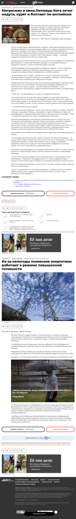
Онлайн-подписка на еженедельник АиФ (27, 482)
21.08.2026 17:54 (6, 258)
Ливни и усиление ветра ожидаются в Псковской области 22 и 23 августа (42, 391)
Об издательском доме (22, 479)
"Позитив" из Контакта (52, 220)
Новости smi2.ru (8, 253)
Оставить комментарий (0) (60, 193)
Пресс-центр (34, 479)
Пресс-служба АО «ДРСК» (18, 322)
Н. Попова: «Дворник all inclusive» (28, 184)
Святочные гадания (22, 186)
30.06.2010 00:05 (6, 7)
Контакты (57, 482)
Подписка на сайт (46, 482)
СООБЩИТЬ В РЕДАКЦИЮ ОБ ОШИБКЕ (25, 484)
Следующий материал (39, 514)
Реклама (42, 479)
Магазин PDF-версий (53, 479)
